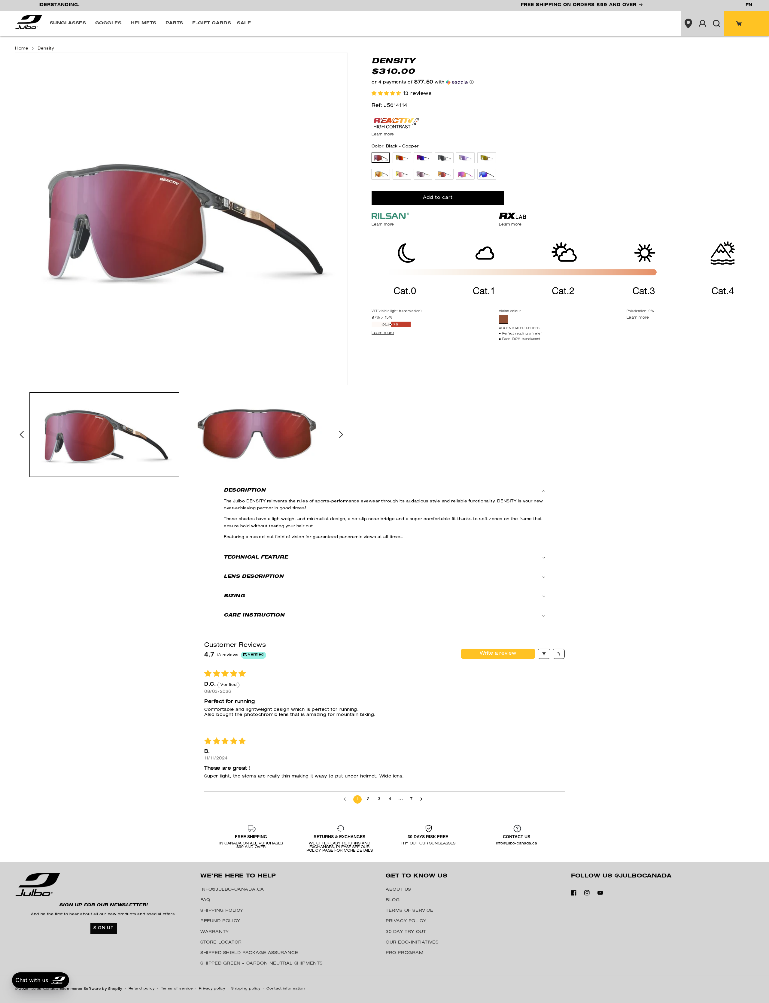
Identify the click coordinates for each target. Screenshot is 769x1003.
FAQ (205, 900)
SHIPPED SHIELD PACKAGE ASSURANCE (249, 953)
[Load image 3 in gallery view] (256, 434)
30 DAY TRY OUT (406, 932)
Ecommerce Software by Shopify (90, 989)
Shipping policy (245, 988)
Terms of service (177, 988)
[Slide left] (21, 434)
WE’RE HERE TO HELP (238, 876)
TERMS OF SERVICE (409, 911)
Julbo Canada (45, 989)
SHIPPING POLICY (221, 911)
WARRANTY (214, 932)
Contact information (285, 988)
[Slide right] (341, 434)
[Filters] (544, 654)
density (46, 49)
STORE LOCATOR (221, 943)
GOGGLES (108, 23)
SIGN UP (103, 928)
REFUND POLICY (220, 921)
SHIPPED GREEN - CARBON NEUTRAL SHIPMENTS (261, 964)
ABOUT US (398, 890)
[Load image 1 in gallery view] (104, 434)
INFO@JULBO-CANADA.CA (232, 890)
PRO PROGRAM (405, 953)
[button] (69, 23)
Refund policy (142, 988)
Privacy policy (212, 988)
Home (21, 49)
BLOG (393, 900)
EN (749, 5)
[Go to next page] (423, 799)
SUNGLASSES (68, 23)
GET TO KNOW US (416, 876)
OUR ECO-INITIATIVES (412, 943)
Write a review (498, 653)
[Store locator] (688, 23)
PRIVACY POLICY (406, 921)
